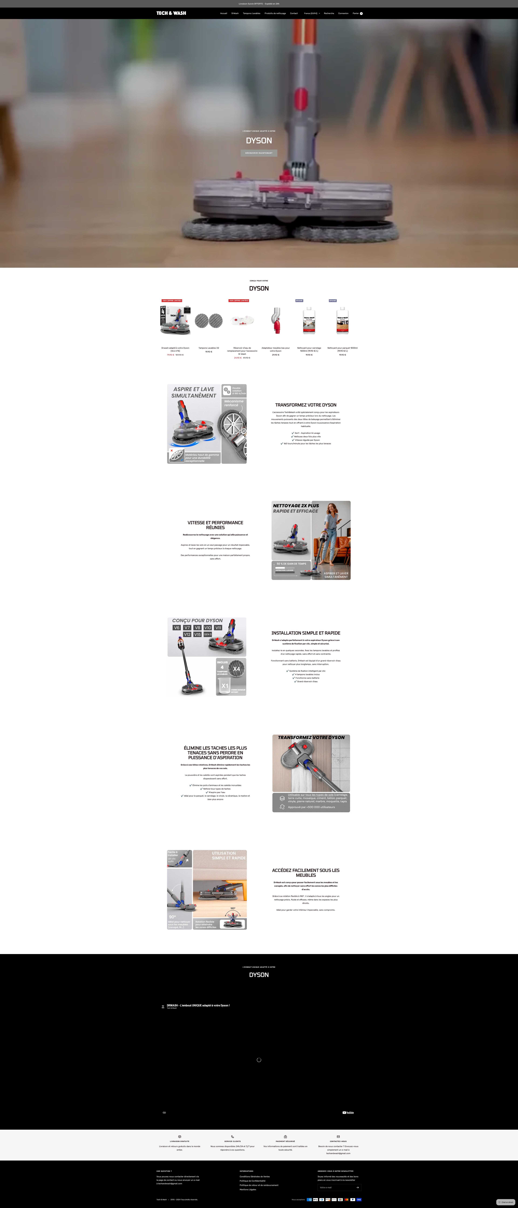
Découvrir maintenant (259, 153)
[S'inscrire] (358, 1187)
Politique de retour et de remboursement (259, 1185)
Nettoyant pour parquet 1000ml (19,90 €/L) (343, 349)
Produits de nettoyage (275, 13)
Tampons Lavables (251, 13)
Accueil (223, 13)
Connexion (343, 13)
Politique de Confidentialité (252, 1181)
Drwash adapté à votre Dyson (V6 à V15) (175, 349)
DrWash (235, 13)
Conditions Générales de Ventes (255, 1176)
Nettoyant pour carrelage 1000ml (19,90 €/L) (309, 349)
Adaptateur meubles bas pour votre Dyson (276, 349)
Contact (294, 13)
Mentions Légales (248, 1189)
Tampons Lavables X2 (209, 348)
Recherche (329, 13)
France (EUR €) (310, 13)
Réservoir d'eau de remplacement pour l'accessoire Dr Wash (242, 351)
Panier (357, 13)
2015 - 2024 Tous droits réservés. (184, 1200)
